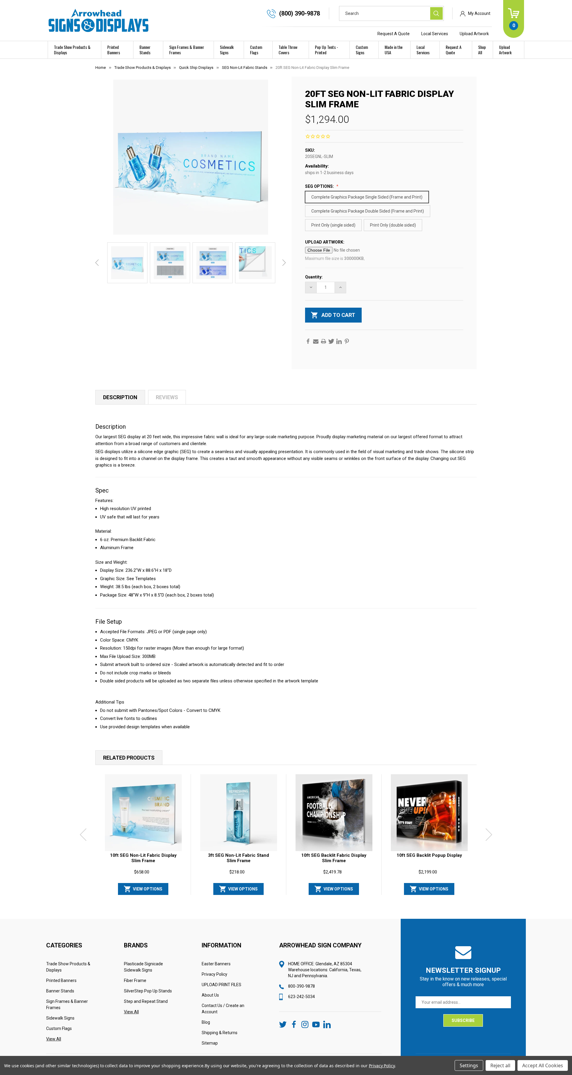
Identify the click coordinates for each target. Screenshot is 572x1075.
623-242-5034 (301, 996)
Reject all (500, 1065)
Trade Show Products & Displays (72, 49)
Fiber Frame (135, 980)
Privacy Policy (214, 974)
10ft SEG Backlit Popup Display (429, 855)
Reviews (167, 397)
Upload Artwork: (325, 242)
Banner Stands (144, 49)
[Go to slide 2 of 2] (290, 897)
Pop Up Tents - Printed (326, 49)
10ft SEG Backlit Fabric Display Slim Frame (333, 858)
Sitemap (210, 1043)
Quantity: (314, 277)
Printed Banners (113, 49)
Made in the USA (393, 49)
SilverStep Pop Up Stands (148, 991)
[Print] (324, 341)
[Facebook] (308, 341)
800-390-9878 (301, 986)
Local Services (434, 33)
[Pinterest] (347, 341)
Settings (469, 1065)
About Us (210, 995)
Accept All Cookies (542, 1065)
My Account (479, 13)
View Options (147, 889)
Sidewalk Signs (227, 49)
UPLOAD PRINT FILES (221, 984)
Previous (97, 262)
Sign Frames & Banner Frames (186, 49)
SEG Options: (320, 186)
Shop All (482, 49)
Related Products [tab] (129, 758)
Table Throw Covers (288, 49)
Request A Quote (393, 33)
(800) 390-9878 (299, 13)
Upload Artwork (474, 33)
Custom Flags (256, 49)
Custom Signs (362, 49)
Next (284, 262)
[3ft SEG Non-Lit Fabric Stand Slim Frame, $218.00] (238, 812)
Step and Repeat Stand (146, 1001)
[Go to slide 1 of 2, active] (281, 897)
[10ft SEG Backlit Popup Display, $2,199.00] (429, 812)
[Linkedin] (339, 341)
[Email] (316, 341)
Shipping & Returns (219, 1032)
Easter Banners (216, 963)
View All (53, 1039)
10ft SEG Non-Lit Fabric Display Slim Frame (143, 858)
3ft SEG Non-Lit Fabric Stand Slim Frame (238, 858)
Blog (206, 1022)
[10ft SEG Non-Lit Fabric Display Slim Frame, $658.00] (143, 812)
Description (120, 397)
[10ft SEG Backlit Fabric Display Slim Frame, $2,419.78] (334, 812)
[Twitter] (331, 341)
